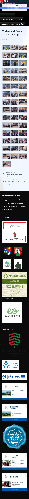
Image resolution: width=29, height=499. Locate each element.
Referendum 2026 (8, 209)
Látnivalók (4, 24)
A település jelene (7, 19)
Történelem (18, 19)
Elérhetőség (20, 24)
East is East (5, 324)
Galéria (11, 24)
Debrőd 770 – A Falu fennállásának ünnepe (14, 212)
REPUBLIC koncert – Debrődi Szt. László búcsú (15, 206)
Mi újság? (12, 15)
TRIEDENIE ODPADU (7, 298)
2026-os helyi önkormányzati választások (13, 203)
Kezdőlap (4, 15)
